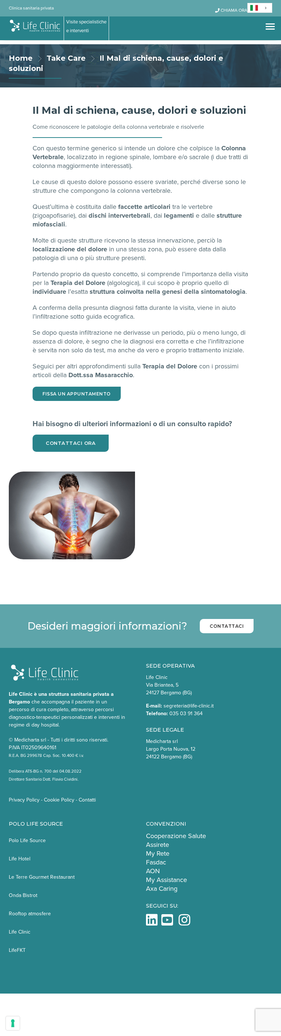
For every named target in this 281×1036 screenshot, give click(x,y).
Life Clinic (19, 932)
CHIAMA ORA (233, 10)
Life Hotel (19, 859)
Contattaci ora (70, 443)
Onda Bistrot (23, 895)
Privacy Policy (24, 800)
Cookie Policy (59, 800)
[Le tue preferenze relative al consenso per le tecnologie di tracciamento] (13, 1023)
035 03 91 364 (186, 713)
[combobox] (259, 8)
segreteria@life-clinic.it (189, 706)
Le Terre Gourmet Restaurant (42, 877)
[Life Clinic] (35, 26)
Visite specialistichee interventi (86, 26)
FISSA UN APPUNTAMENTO (76, 394)
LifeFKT (17, 950)
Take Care (66, 58)
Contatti (87, 800)
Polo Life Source (27, 840)
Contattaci (227, 626)
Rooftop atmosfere (30, 913)
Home (21, 58)
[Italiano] (260, 8)
